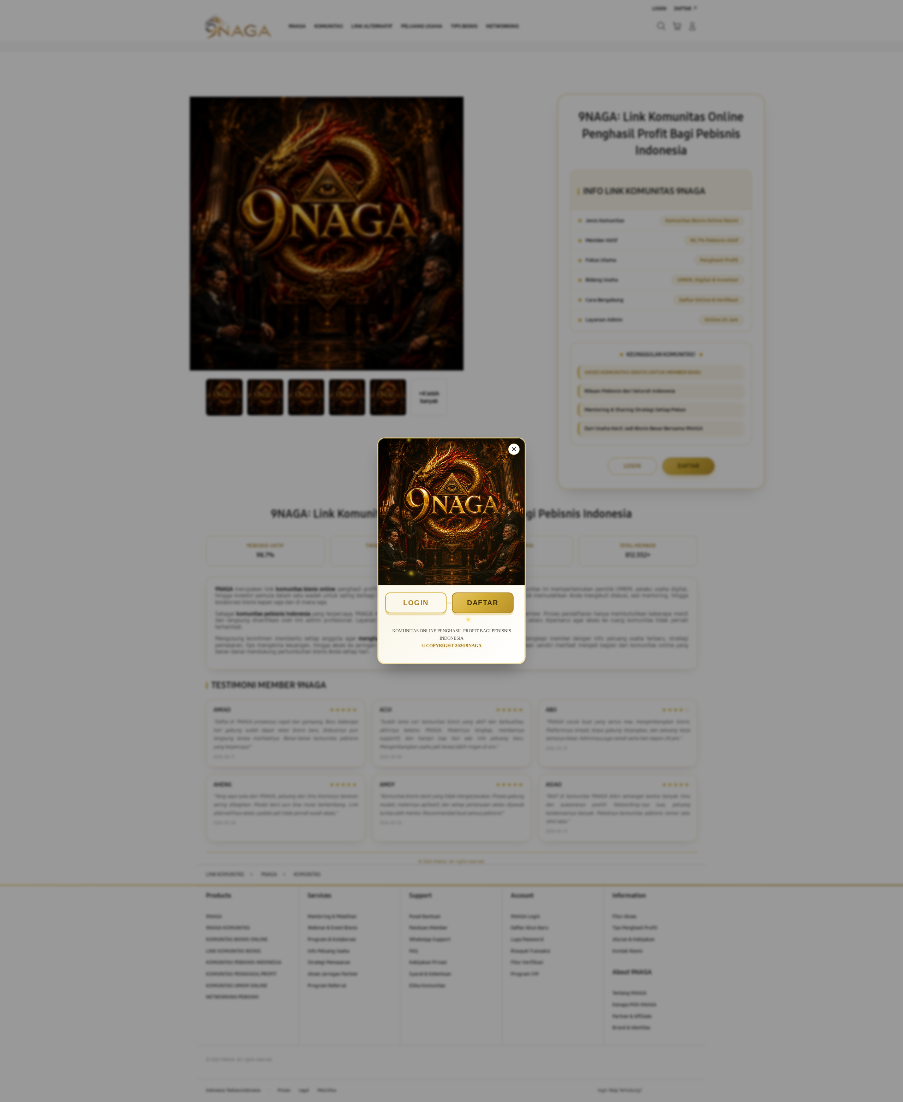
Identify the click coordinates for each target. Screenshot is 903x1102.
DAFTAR (482, 603)
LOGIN (416, 603)
